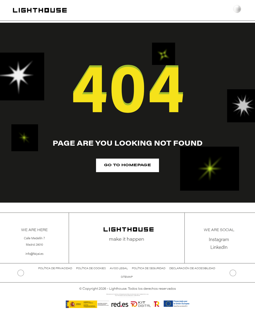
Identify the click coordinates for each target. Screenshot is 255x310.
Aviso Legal (119, 268)
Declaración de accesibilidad (192, 268)
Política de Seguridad (148, 268)
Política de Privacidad (55, 268)
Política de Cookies (91, 268)
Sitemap (127, 277)
